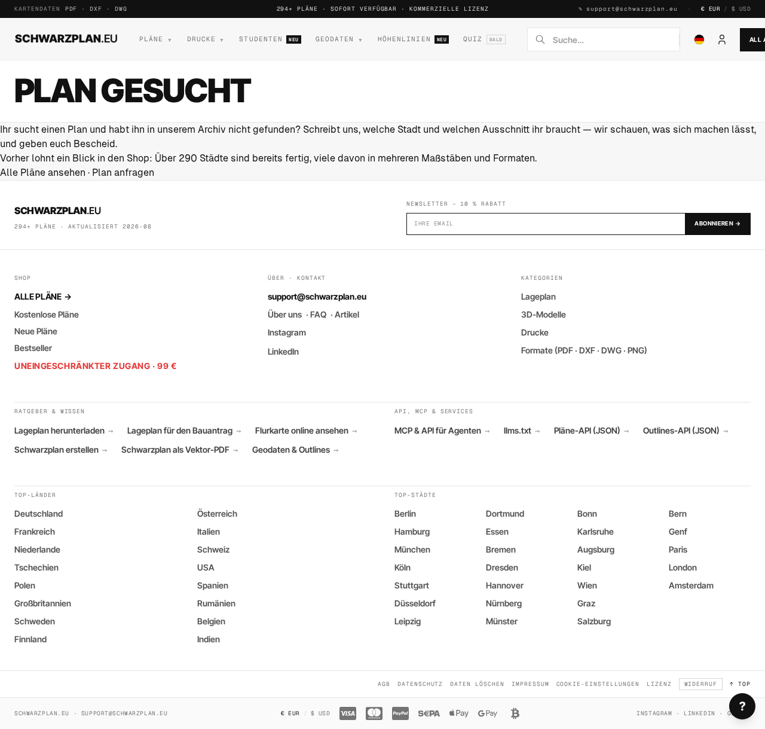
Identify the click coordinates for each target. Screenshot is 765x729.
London (683, 567)
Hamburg (412, 531)
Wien (587, 585)
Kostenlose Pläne (46, 314)
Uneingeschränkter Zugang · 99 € (95, 366)
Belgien (211, 621)
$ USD (741, 9)
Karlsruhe (595, 531)
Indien (208, 639)
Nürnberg (504, 603)
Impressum (530, 684)
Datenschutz (420, 684)
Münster (502, 621)
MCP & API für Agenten (441, 430)
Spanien (212, 585)
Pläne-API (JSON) (591, 430)
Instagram (287, 332)
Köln (402, 567)
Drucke (535, 332)
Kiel (584, 567)
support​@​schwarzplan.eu (632, 9)
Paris (678, 549)
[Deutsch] (699, 39)
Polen (24, 585)
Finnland (30, 639)
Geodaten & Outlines (295, 449)
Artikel (347, 314)
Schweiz (213, 549)
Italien (208, 531)
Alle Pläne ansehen (42, 172)
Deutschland (38, 513)
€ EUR (710, 9)
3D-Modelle (543, 314)
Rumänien (216, 603)
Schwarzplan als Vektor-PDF (179, 449)
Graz (586, 603)
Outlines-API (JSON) (685, 430)
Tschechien (36, 567)
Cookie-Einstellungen (597, 684)
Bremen (501, 549)
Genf (678, 531)
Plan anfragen (123, 172)
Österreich (217, 513)
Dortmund (505, 513)
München (412, 549)
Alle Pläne (42, 296)
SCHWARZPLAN (66, 38)
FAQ (318, 314)
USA (206, 567)
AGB (384, 684)
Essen (497, 531)
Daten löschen (477, 684)
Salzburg (594, 621)
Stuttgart (411, 585)
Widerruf (701, 684)
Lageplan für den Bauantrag (184, 430)
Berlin (405, 513)
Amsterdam (691, 585)
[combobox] (612, 39)
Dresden (502, 567)
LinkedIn (283, 351)
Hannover (505, 585)
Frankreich (34, 531)
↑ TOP (740, 684)
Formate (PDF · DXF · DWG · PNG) (584, 350)
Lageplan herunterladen (63, 430)
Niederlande (37, 549)
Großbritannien (42, 603)
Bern (678, 513)
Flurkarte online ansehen (306, 430)
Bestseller (33, 348)
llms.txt (522, 430)
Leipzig (407, 621)
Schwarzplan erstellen (60, 449)
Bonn (587, 513)
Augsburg (595, 549)
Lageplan (538, 296)
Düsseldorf (415, 603)
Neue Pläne (35, 331)
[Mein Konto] (722, 39)
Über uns (285, 314)
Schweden (34, 621)
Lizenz (659, 684)
